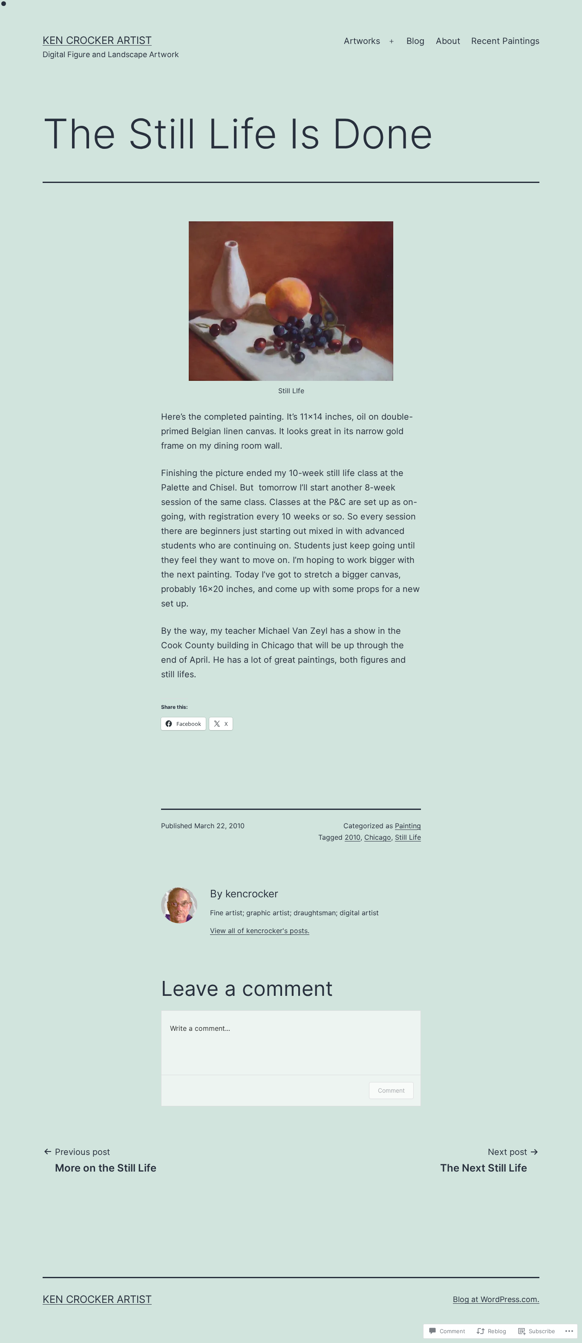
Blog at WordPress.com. (496, 1299)
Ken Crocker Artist (97, 40)
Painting (408, 825)
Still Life (408, 837)
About (448, 41)
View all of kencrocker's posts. (259, 930)
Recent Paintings (505, 41)
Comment (391, 1090)
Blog (415, 41)
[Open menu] (391, 41)
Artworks (362, 41)
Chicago (377, 837)
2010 (352, 837)
